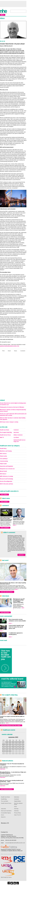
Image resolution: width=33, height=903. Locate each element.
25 (16, 748)
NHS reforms (3, 453)
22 (6, 748)
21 (3, 748)
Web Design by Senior (6, 877)
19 (19, 746)
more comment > (5, 527)
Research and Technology (6, 478)
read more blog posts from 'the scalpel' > (11, 725)
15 (6, 746)
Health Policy (3, 448)
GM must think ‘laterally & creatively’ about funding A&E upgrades (12, 418)
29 (6, 751)
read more (2, 769)
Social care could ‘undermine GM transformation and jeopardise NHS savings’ (13, 414)
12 (19, 744)
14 (3, 746)
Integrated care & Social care (7, 468)
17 (13, 746)
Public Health (3, 463)
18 (16, 746)
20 (22, 746)
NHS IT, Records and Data (6, 484)
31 (3, 742)
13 (22, 744)
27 (22, 748)
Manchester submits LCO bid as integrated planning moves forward (13, 410)
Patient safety (3, 456)
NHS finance (3, 473)
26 (19, 748)
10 (13, 744)
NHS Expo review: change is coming (9, 422)
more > (14, 525)
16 (10, 746)
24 (13, 748)
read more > (21, 554)
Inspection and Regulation (6, 466)
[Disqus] (13, 376)
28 (3, 751)
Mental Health (3, 471)
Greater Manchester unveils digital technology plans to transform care (13, 403)
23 (10, 748)
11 (16, 744)
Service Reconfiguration (6, 481)
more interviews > (5, 612)
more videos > (4, 494)
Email (9, 350)
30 (10, 751)
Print (3, 350)
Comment (22, 350)
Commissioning (4, 461)
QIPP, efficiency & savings (6, 476)
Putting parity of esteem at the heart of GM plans (12, 407)
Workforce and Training (6, 451)
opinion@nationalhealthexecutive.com (9, 346)
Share (15, 350)
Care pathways (4, 458)
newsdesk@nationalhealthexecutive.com (15, 842)
